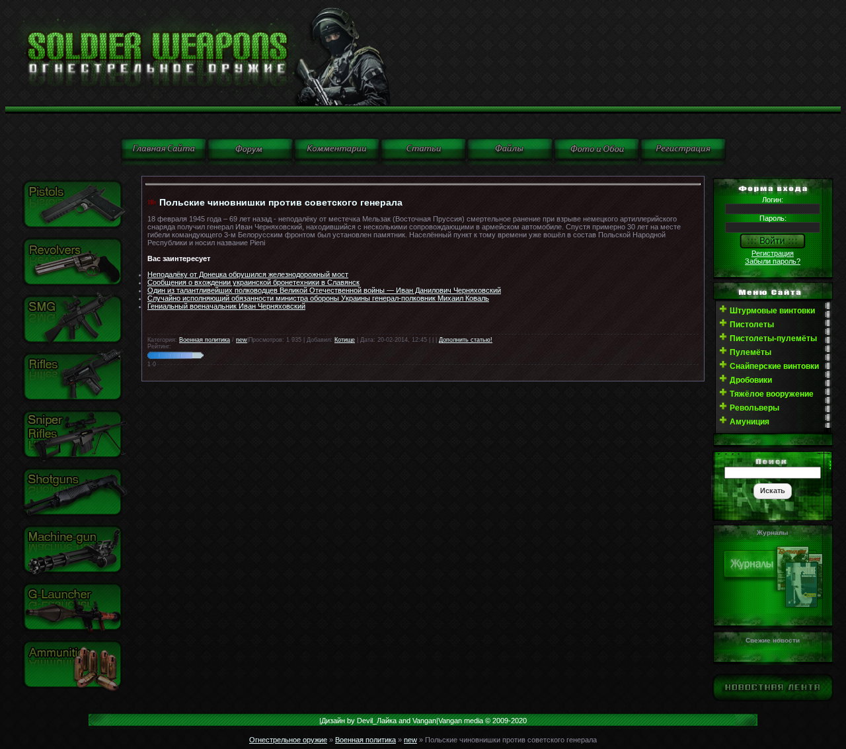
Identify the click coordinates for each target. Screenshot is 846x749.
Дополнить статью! (465, 339)
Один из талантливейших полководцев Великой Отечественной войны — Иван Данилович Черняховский (324, 290)
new (241, 339)
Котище (344, 339)
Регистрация (772, 253)
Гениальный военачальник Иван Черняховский (226, 306)
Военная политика (204, 339)
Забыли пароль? (772, 261)
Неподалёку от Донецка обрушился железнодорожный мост (247, 274)
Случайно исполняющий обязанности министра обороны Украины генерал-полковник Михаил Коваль (318, 298)
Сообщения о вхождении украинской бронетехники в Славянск (253, 282)
